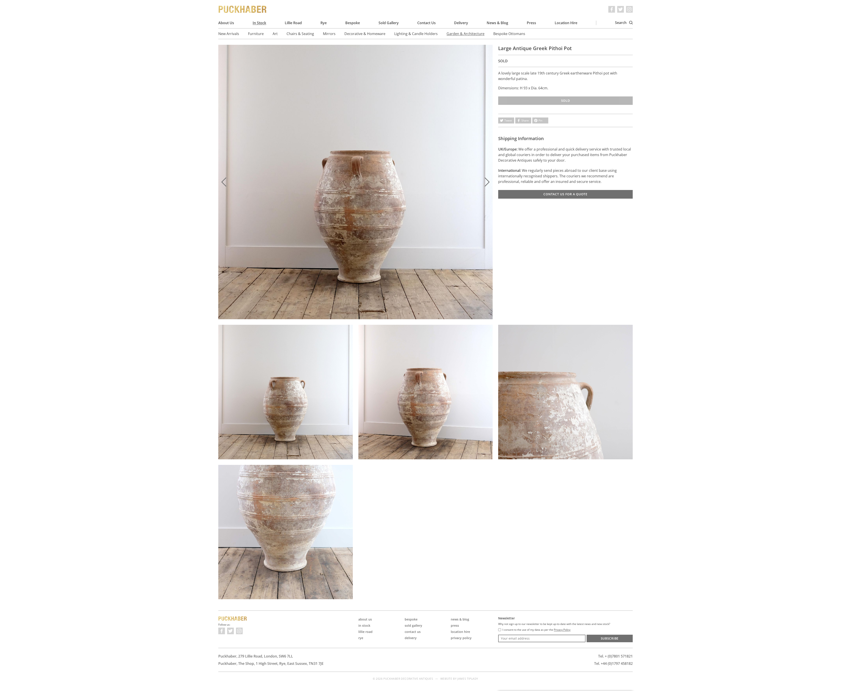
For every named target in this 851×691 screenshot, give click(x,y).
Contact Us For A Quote (565, 194)
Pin (540, 120)
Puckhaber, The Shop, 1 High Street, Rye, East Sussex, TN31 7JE (271, 663)
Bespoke (352, 22)
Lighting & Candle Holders (416, 33)
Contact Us (426, 22)
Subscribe (610, 638)
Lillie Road (293, 22)
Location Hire (566, 22)
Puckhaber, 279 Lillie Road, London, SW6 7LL (255, 656)
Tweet (508, 120)
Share (525, 120)
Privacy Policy (461, 638)
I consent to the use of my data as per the (536, 630)
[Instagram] (629, 9)
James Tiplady (467, 679)
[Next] (487, 182)
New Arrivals (228, 33)
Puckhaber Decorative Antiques (242, 9)
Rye (323, 22)
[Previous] (223, 182)
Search (621, 22)
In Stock (259, 22)
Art (275, 33)
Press (531, 22)
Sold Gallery (389, 22)
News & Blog (497, 22)
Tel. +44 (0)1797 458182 (613, 663)
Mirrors (329, 33)
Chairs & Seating (300, 33)
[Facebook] (611, 9)
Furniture (256, 33)
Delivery (461, 22)
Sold (565, 100)
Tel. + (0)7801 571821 (615, 656)
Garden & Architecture (465, 33)
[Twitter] (620, 9)
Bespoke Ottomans (509, 33)
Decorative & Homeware (364, 33)
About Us (226, 22)
